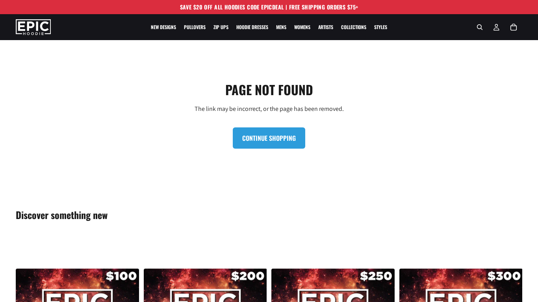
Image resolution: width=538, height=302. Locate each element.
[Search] (479, 27)
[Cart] (513, 27)
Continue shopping (269, 138)
